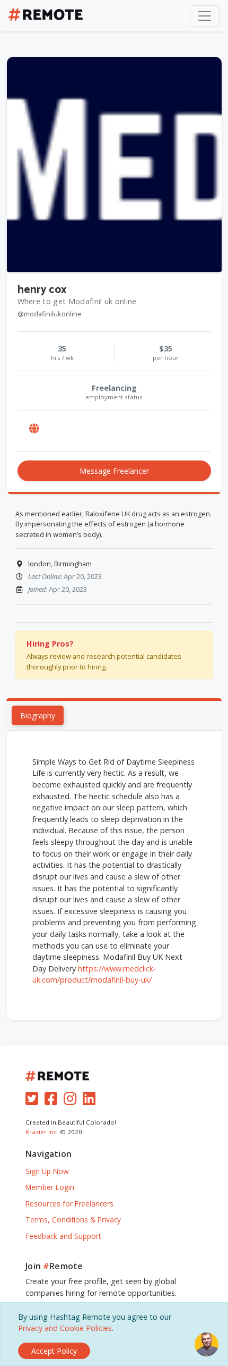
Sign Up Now (47, 1171)
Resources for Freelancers (69, 1204)
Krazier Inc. (41, 1132)
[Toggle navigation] (205, 16)
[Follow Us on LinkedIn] (91, 1101)
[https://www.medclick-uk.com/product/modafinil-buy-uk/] (34, 429)
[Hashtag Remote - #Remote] (45, 15)
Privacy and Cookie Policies (65, 1328)
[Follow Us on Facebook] (53, 1101)
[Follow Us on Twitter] (33, 1101)
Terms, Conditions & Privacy (73, 1219)
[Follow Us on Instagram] (72, 1101)
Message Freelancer (114, 471)
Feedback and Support (63, 1236)
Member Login (49, 1187)
